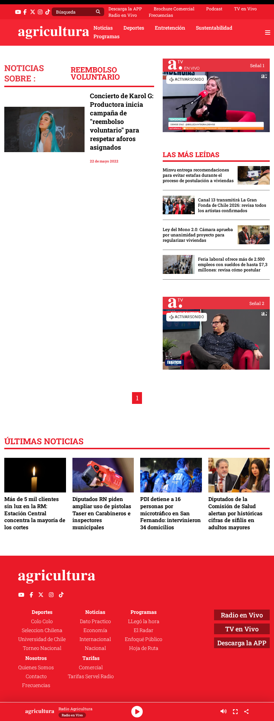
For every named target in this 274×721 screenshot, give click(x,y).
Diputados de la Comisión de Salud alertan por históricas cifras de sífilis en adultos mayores (235, 513)
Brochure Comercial (174, 8)
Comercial (91, 667)
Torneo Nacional (42, 648)
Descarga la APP (125, 8)
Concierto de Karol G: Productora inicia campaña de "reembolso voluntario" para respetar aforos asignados (121, 121)
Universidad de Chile (42, 639)
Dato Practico (95, 621)
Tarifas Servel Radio (91, 676)
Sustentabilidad (214, 28)
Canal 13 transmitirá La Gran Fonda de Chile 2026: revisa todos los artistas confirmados (232, 205)
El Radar (143, 630)
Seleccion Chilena (42, 630)
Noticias (103, 28)
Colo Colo (42, 621)
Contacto (36, 676)
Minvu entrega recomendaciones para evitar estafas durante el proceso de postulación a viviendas (198, 175)
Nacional (95, 648)
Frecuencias (161, 15)
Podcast (214, 8)
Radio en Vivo (122, 15)
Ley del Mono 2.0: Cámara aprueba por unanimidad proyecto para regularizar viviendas (198, 235)
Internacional (95, 639)
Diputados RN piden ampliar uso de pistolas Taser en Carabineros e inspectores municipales (101, 513)
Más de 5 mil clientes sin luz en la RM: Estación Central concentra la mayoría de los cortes (34, 513)
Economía (95, 630)
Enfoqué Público (143, 639)
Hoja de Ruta (143, 648)
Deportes (133, 28)
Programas (106, 36)
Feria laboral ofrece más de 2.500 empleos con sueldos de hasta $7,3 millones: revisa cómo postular (233, 264)
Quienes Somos (36, 667)
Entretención (170, 28)
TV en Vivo (245, 8)
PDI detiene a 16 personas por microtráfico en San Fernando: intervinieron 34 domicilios (170, 513)
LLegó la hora (143, 621)
